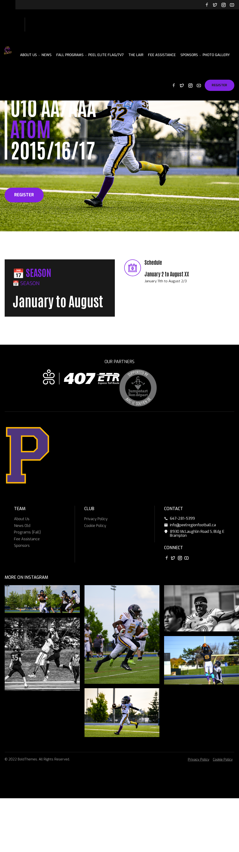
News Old (22, 525)
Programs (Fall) (27, 532)
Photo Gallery (216, 55)
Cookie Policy (95, 525)
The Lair (135, 55)
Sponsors (189, 55)
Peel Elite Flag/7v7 (106, 55)
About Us (28, 55)
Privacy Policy (96, 518)
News (47, 55)
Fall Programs (70, 55)
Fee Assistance (162, 55)
